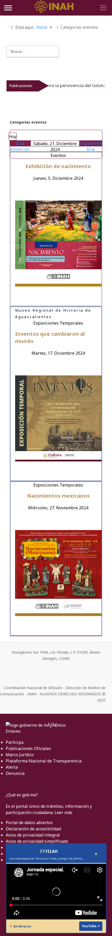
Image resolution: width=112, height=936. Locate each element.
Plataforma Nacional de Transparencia (44, 761)
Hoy (12, 136)
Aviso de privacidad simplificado (37, 841)
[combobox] (33, 51)
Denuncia (15, 773)
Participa (14, 742)
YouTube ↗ (91, 926)
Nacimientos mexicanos (58, 495)
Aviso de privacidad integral (33, 835)
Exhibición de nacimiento (58, 166)
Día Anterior (20, 146)
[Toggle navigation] (102, 8)
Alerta (12, 767)
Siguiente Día (91, 146)
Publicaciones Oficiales (28, 748)
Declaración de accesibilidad (33, 829)
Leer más (63, 812)
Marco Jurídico (20, 755)
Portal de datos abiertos (29, 822)
